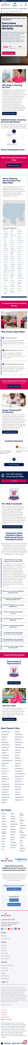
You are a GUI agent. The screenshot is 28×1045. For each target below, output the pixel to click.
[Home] (1, 11)
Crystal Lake (6, 236)
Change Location (23, 8)
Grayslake (12, 246)
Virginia (21, 845)
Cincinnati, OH (5, 755)
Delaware (4, 829)
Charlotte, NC (5, 750)
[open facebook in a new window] (2, 929)
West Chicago (6, 290)
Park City (5, 273)
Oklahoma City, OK (19, 747)
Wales (19, 284)
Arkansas (4, 818)
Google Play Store (14, 904)
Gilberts (5, 246)
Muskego (19, 266)
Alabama (4, 813)
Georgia (3, 838)
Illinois (3, 843)
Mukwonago (6, 266)
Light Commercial (5, 938)
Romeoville (20, 273)
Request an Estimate (14, 386)
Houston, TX (5, 776)
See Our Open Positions (9, 719)
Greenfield (12, 248)
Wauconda (12, 286)
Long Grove (13, 262)
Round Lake (6, 275)
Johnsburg (12, 256)
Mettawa (5, 264)
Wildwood (19, 290)
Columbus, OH (5, 763)
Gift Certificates (5, 978)
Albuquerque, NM (6, 731)
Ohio (21, 817)
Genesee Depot (5, 245)
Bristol (12, 233)
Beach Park (20, 231)
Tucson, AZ (18, 794)
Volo (4, 284)
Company (3, 942)
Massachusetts (14, 824)
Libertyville (20, 260)
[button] (10, 8)
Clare (19, 235)
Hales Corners (13, 250)
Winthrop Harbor (5, 293)
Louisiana (13, 818)
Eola (4, 240)
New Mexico (14, 845)
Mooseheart (20, 264)
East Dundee (20, 236)
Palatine (19, 271)
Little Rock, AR (5, 794)
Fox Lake (12, 240)
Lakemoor (12, 260)
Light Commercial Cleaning (11, 135)
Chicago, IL (4, 752)
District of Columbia (4, 832)
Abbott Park (6, 229)
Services (3, 932)
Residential (3, 936)
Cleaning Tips (4, 968)
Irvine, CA (4, 781)
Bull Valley (20, 233)
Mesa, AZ (4, 802)
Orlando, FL (18, 752)
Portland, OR (18, 760)
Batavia (12, 231)
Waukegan (20, 286)
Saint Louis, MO (19, 771)
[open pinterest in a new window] (19, 929)
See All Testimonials (14, 464)
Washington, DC (19, 799)
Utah (21, 842)
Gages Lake (13, 242)
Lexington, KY (5, 792)
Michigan (13, 826)
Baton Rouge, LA (6, 744)
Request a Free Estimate (9, 113)
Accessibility (4, 1014)
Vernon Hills (13, 282)
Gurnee (19, 248)
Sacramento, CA (19, 768)
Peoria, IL (17, 755)
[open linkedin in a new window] (16, 929)
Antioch (19, 229)
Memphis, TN (5, 799)
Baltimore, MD (5, 742)
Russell (12, 278)
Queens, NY (18, 763)
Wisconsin (22, 850)
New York (13, 847)
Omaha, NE (18, 750)
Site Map (3, 973)
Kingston (19, 256)
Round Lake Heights (20, 276)
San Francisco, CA (19, 784)
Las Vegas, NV (5, 789)
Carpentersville (13, 235)
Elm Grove (20, 238)
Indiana (3, 846)
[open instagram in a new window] (12, 929)
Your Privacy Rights (7, 1019)
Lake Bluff (6, 258)
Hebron (19, 252)
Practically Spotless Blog (7, 965)
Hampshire (20, 250)
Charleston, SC (5, 747)
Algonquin (12, 229)
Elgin (11, 238)
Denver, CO (4, 768)
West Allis (19, 288)
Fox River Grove (21, 240)
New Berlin (13, 268)
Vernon (5, 282)
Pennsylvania (23, 825)
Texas (21, 840)
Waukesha (6, 288)
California (4, 821)
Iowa (3, 849)
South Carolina (22, 831)
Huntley (12, 254)
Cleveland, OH (5, 757)
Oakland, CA (18, 744)
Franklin (5, 242)
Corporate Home (5, 976)
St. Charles (6, 280)
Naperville (6, 268)
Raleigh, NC (18, 765)
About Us (3, 948)
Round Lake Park (6, 278)
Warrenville (6, 286)
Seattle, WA (18, 789)
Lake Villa (19, 258)
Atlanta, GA (4, 737)
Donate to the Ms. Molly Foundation (12, 526)
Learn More (14, 481)
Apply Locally (4, 953)
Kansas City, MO (6, 786)
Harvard (5, 252)
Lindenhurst (6, 262)
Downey (12, 236)
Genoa (19, 244)
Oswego (12, 271)
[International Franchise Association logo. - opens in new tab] (3, 982)
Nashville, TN (18, 739)
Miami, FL (17, 731)
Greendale (6, 248)
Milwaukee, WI (18, 734)
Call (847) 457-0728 (12, 144)
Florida (3, 836)
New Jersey (13, 842)
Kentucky (13, 816)
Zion (18, 292)
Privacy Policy (4, 1012)
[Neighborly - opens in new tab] (21, 860)
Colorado (4, 824)
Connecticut (5, 826)
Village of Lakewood (20, 283)
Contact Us (4, 950)
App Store (14, 900)
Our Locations (4, 970)
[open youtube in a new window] (9, 929)
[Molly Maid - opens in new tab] (7, 860)
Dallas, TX (4, 765)
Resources (4, 962)
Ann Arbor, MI (5, 734)
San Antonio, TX (19, 778)
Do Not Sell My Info (5, 1017)
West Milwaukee (13, 291)
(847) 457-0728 (9, 920)
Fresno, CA (4, 773)
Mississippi (13, 831)
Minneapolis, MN (19, 737)
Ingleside (19, 254)
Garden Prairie (20, 242)
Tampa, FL (17, 792)
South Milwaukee (21, 278)
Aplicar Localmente (6, 956)
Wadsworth (13, 284)
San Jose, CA (18, 786)
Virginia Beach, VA (19, 797)
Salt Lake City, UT (19, 776)
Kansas (12, 813)
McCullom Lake (21, 262)
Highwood (6, 254)
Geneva (12, 244)
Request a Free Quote (8, 53)
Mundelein (12, 266)
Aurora (5, 231)
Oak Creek (20, 270)
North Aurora (20, 268)
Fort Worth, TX (5, 771)
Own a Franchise (5, 958)
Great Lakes (20, 246)
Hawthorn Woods (12, 253)
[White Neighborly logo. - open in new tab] (4, 1)
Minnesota (13, 829)
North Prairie (13, 270)
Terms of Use (4, 1010)
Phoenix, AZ (18, 757)
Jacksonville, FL (5, 784)
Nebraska (13, 837)
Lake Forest (13, 258)
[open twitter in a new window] (5, 929)
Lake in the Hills (6, 261)
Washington (22, 848)
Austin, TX (4, 739)
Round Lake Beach (13, 276)
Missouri (13, 834)
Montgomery (13, 264)
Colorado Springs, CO (7, 760)
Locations (6, 11)
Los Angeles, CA (6, 797)
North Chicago (6, 270)
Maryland (13, 821)
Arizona (3, 816)
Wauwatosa (13, 288)
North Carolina (22, 814)
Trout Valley (20, 280)
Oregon (21, 823)
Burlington (6, 235)
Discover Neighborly (13, 889)
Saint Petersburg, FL (20, 773)
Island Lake (6, 256)
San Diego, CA (18, 781)
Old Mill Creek (6, 271)
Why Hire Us (4, 945)
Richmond (12, 273)
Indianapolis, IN (5, 778)
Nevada (12, 839)
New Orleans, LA (19, 742)
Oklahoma (22, 820)
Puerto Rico (22, 828)
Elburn (5, 238)
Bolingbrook (6, 233)
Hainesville (6, 250)
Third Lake (12, 280)
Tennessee (22, 837)
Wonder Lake (13, 292)
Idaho (3, 841)
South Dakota (23, 835)
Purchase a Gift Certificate (10, 432)
